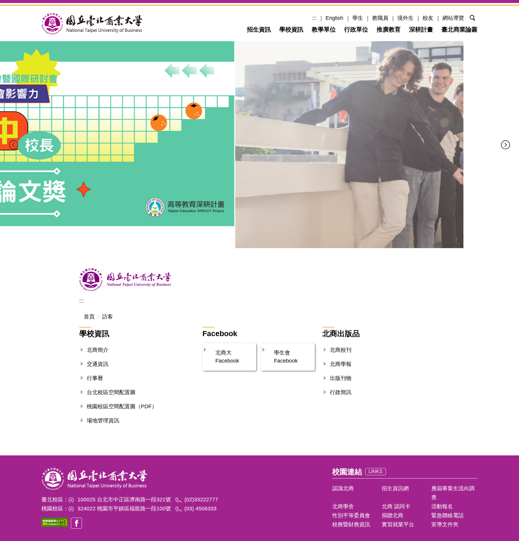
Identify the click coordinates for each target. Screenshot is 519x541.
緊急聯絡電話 (447, 515)
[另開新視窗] (54, 522)
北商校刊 (340, 350)
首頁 (89, 317)
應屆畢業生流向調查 (453, 492)
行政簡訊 (340, 392)
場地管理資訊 (103, 421)
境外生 (405, 18)
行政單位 (356, 29)
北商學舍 (343, 506)
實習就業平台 (398, 524)
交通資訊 (97, 364)
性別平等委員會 (351, 515)
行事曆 (95, 378)
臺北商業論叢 (460, 29)
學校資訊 (291, 29)
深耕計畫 (421, 29)
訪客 (107, 317)
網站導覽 (453, 18)
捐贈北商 (392, 515)
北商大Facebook (227, 357)
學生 (357, 18)
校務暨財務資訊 (351, 524)
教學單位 (324, 29)
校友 (428, 18)
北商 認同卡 (396, 506)
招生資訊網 (395, 488)
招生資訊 (259, 29)
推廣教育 (389, 29)
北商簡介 (97, 350)
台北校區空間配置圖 (111, 392)
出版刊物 (340, 378)
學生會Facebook (286, 357)
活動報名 (442, 506)
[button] (468, 17)
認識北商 (343, 488)
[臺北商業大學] (91, 23)
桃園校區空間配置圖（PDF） (122, 406)
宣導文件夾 (444, 524)
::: (314, 18)
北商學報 (340, 364)
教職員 (380, 18)
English (334, 18)
